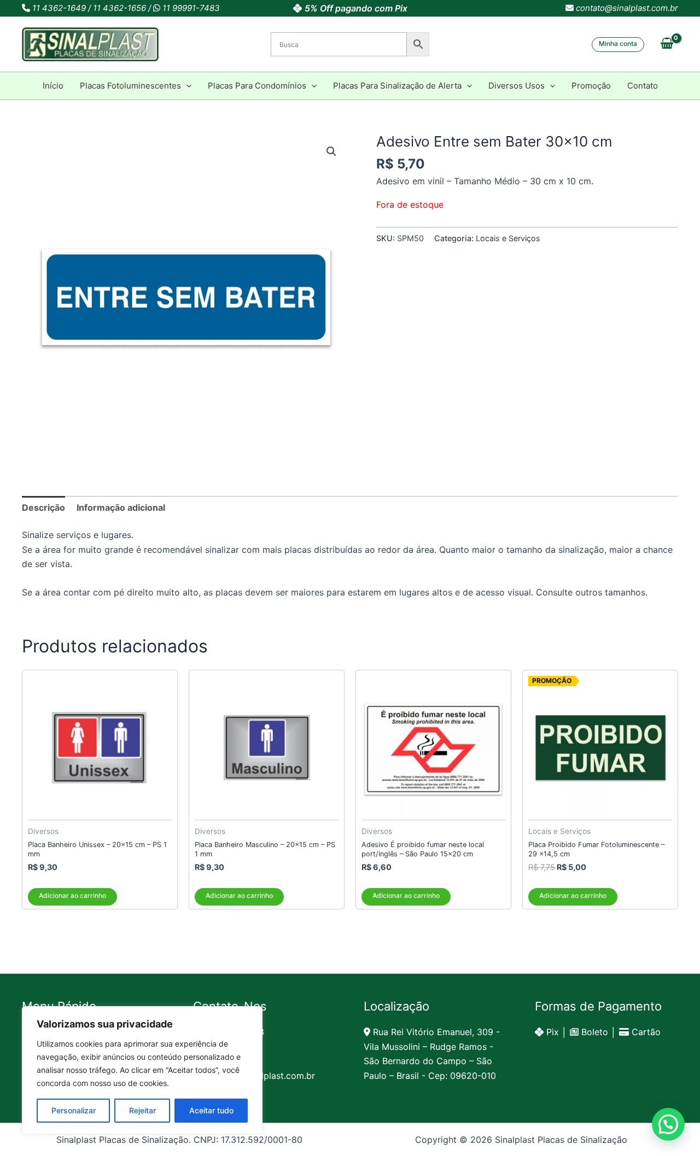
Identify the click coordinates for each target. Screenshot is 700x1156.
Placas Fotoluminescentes (130, 85)
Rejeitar (142, 1110)
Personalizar (73, 1110)
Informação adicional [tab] (121, 507)
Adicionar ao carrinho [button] (72, 895)
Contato (642, 85)
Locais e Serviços (508, 238)
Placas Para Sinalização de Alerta (397, 85)
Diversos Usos (516, 85)
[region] (142, 1070)
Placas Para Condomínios (257, 85)
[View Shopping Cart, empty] (666, 44)
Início (53, 85)
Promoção (591, 85)
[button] (618, 44)
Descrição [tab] (43, 507)
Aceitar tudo (211, 1110)
